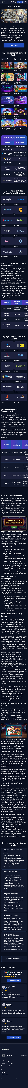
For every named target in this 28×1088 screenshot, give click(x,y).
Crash (17, 59)
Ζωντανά (11, 59)
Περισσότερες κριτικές (14, 1037)
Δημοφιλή (3, 59)
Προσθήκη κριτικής (14, 980)
